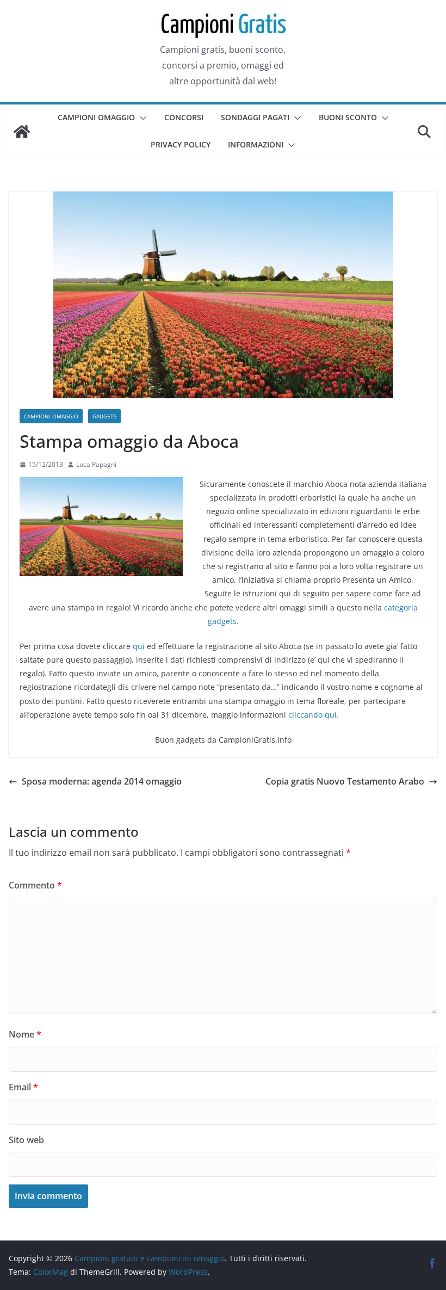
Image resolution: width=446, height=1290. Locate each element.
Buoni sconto (348, 117)
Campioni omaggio (96, 117)
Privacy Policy (180, 144)
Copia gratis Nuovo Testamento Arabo (344, 781)
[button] (141, 118)
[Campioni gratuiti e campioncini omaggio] (22, 132)
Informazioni (255, 144)
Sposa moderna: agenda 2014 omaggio (102, 781)
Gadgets (104, 416)
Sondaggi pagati (255, 117)
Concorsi (183, 117)
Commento (35, 885)
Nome (25, 1034)
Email (23, 1087)
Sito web (26, 1140)
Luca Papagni (96, 464)
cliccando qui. (313, 714)
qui (139, 646)
